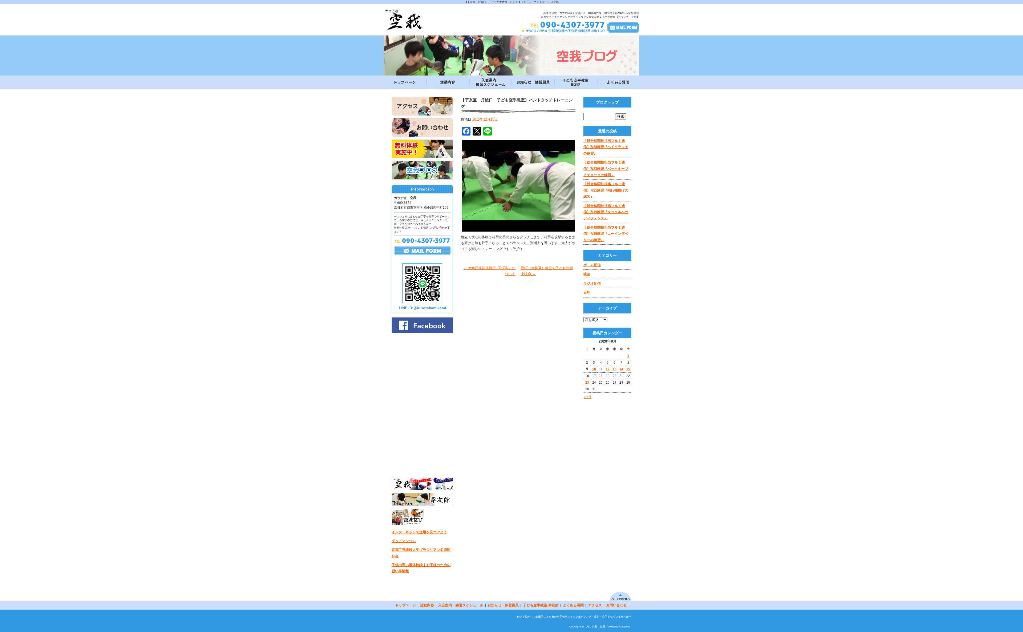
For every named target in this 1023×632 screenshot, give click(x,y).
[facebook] (422, 331)
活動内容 (447, 82)
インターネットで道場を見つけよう (419, 532)
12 (608, 369)
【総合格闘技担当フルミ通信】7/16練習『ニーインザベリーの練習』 (605, 233)
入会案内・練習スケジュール (490, 82)
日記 (586, 293)
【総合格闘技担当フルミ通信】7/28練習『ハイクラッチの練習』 (605, 147)
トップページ (405, 82)
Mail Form (623, 27)
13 (614, 369)
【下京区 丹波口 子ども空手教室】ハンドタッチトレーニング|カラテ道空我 (512, 2)
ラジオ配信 (592, 283)
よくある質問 (618, 82)
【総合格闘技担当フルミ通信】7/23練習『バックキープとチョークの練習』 (605, 168)
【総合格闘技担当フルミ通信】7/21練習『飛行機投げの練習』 (605, 190)
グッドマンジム (404, 541)
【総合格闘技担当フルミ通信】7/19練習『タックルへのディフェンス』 (605, 212)
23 (587, 382)
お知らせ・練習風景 (533, 82)
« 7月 (587, 397)
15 (628, 369)
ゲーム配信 (592, 265)
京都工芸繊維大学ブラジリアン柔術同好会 (421, 553)
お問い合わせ (616, 605)
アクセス (595, 605)
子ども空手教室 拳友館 (575, 82)
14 (621, 369)
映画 (586, 274)
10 (594, 369)
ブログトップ (607, 102)
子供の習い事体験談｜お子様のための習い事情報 (421, 568)
